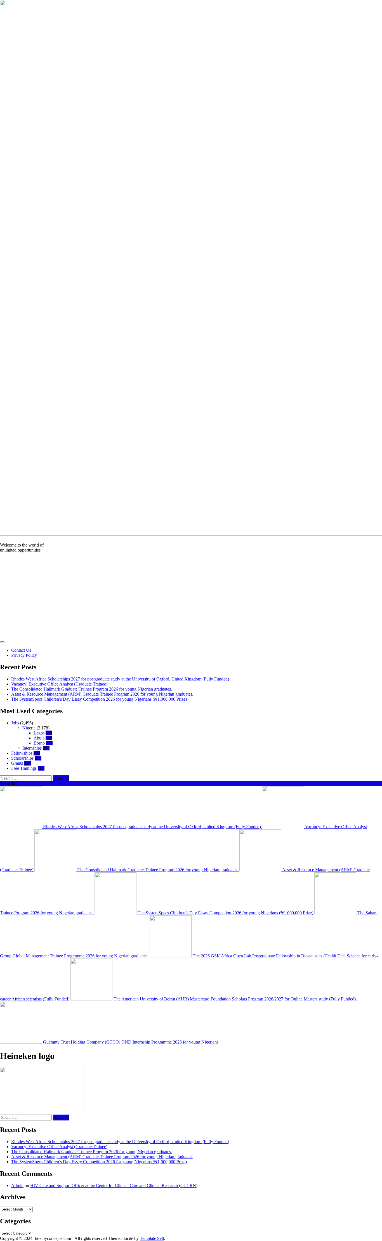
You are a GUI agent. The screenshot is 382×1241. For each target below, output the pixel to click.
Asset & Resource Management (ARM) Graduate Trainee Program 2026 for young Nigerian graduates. (102, 694)
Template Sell (152, 1238)
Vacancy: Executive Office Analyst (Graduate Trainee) (59, 684)
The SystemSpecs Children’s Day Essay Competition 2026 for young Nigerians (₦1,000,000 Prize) (99, 699)
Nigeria (29, 728)
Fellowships (21, 753)
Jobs (15, 722)
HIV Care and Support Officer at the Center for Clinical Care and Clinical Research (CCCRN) (113, 1185)
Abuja (39, 738)
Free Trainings (24, 768)
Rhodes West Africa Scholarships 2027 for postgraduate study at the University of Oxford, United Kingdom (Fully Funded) (120, 679)
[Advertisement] (191, 596)
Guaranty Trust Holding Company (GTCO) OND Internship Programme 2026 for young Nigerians (130, 1042)
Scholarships (22, 758)
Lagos (39, 733)
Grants (17, 763)
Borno (39, 743)
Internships (32, 748)
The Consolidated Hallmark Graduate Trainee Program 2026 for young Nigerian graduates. (91, 689)
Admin (17, 1185)
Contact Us (21, 650)
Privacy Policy (24, 655)
